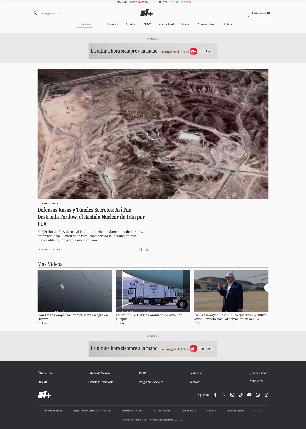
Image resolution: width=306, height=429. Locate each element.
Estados (131, 24)
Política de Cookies (235, 411)
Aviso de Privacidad (163, 411)
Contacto (258, 411)
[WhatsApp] (258, 395)
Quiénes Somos (259, 373)
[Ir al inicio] (44, 395)
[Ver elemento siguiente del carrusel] (268, 287)
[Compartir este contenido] (147, 249)
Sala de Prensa (189, 411)
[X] (224, 395)
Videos (185, 24)
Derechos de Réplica (53, 411)
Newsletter (256, 381)
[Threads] (266, 395)
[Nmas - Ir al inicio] (146, 13)
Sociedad (112, 24)
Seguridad (196, 373)
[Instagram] (232, 395)
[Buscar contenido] (34, 13)
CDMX (147, 24)
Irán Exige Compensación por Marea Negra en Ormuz (73, 317)
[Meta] (215, 395)
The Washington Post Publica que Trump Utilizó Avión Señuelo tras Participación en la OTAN (230, 317)
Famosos (195, 382)
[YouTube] (249, 395)
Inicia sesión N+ (261, 13)
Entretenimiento (206, 24)
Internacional (166, 24)
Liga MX (43, 382)
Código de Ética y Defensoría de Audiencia (92, 411)
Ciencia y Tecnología (100, 382)
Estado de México (99, 373)
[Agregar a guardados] (140, 249)
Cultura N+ (211, 411)
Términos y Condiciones (132, 411)
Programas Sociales (151, 382)
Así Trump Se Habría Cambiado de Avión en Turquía (149, 317)
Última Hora (45, 373)
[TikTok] (241, 395)
